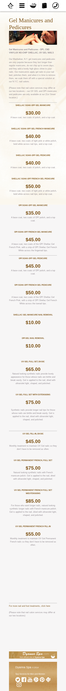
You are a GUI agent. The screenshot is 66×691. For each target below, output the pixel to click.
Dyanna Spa (23, 667)
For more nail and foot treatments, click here (29, 606)
